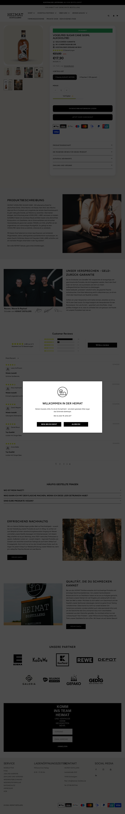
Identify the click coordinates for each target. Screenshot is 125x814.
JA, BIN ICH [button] (76, 424)
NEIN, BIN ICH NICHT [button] (49, 424)
